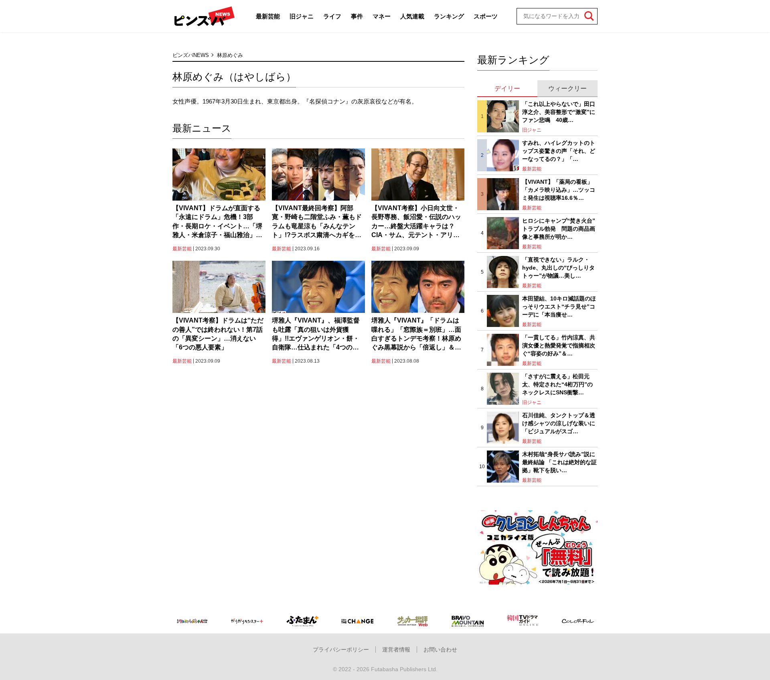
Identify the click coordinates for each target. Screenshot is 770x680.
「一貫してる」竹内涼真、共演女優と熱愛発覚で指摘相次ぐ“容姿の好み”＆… (558, 345)
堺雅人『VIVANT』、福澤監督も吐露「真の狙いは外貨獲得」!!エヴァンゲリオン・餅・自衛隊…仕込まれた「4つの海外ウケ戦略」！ (316, 334)
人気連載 (412, 16)
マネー (382, 16)
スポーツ (486, 16)
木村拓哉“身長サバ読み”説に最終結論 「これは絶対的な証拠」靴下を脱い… (559, 462)
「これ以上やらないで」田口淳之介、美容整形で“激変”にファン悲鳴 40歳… (558, 112)
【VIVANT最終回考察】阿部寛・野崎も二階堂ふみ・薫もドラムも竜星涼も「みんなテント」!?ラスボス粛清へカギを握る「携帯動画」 (317, 222)
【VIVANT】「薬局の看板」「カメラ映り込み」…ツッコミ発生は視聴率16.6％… (558, 190)
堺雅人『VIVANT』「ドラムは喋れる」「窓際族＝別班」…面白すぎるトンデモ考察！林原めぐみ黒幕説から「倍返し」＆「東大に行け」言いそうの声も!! (416, 334)
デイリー (507, 88)
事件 (357, 16)
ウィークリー (567, 88)
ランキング (449, 16)
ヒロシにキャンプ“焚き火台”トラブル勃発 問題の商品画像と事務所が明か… (558, 228)
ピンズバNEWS (190, 55)
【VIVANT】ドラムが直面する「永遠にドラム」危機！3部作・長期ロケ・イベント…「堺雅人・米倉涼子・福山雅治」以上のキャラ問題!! (217, 222)
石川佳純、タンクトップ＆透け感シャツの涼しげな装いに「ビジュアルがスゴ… (558, 423)
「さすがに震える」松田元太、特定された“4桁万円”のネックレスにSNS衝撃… (557, 384)
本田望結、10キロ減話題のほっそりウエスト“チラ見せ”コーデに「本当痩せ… (559, 306)
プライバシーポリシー (341, 649)
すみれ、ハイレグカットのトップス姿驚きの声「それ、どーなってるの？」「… (558, 151)
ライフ (332, 16)
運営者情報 (396, 649)
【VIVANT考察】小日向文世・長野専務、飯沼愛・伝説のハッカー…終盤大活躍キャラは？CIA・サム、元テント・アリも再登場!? (416, 222)
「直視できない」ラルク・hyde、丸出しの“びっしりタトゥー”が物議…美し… (558, 267)
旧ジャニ (302, 16)
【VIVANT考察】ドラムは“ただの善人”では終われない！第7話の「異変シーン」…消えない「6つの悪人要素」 (217, 334)
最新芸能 (268, 16)
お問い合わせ (440, 649)
